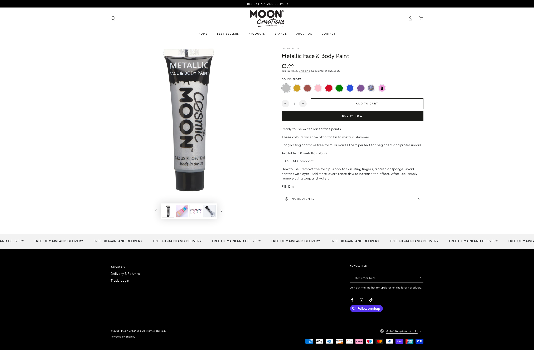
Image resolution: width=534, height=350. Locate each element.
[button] (112, 18)
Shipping (304, 70)
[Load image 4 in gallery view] (195, 211)
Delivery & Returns (125, 273)
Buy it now (352, 116)
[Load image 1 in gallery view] (168, 211)
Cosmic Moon (290, 48)
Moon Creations (131, 330)
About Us (118, 267)
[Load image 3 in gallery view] (182, 211)
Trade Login (120, 280)
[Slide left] (156, 211)
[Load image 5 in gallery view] (209, 211)
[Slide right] (221, 211)
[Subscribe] (421, 277)
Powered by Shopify (123, 336)
